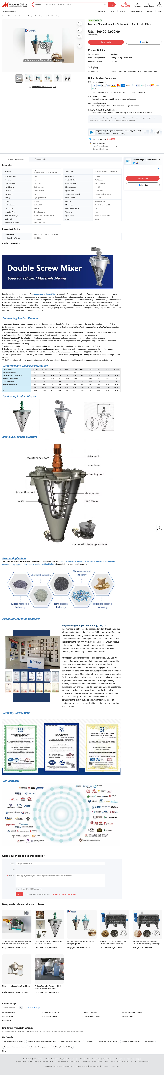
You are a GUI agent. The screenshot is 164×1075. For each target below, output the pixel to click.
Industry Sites (96, 1059)
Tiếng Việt (133, 1061)
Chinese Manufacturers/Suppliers (55, 1059)
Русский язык (62, 1061)
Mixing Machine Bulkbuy (63, 1047)
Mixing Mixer (149, 1041)
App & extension (134, 11)
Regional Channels (108, 1059)
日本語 (106, 1061)
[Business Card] (159, 169)
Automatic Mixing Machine (131, 1041)
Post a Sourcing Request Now (64, 894)
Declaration (105, 1066)
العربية (94, 1061)
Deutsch (78, 1061)
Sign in (159, 6)
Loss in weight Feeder (49, 1016)
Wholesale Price (85, 1059)
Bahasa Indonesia (143, 1061)
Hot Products (27, 1059)
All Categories (10, 11)
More (4, 1051)
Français (53, 1061)
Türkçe (126, 1061)
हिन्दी (112, 1061)
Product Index (120, 1059)
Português (45, 1061)
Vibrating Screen (127, 1016)
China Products (38, 1059)
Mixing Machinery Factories (70, 1041)
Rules (160, 11)
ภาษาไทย (118, 1061)
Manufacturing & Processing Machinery (20, 16)
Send (19, 894)
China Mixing (89, 1041)
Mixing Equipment (39, 16)
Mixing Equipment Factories (13, 1041)
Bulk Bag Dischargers (89, 1012)
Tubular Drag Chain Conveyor (132, 1012)
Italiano (71, 1061)
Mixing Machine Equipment (108, 1041)
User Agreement (94, 1066)
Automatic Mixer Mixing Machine (15, 1047)
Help (122, 11)
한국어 (100, 1061)
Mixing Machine (7, 1016)
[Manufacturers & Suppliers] (14, 4)
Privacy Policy (115, 1066)
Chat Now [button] (145, 42)
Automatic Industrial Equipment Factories (42, 1041)
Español (36, 1061)
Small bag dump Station (50, 1012)
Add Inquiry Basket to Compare (44, 86)
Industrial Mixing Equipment (41, 1047)
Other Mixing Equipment (55, 16)
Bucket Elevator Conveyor (91, 1016)
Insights (138, 1059)
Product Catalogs (33, 1008)
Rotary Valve (6, 1020)
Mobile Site (130, 1059)
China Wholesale (73, 1059)
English (30, 1061)
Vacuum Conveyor (8, 1012)
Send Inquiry (106, 42)
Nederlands (86, 1061)
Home (4, 16)
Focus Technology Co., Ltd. (67, 1066)
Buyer (111, 11)
